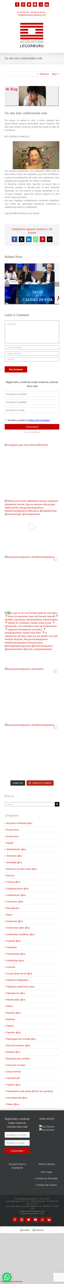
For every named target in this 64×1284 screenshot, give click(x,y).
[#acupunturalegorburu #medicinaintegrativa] (32, 582)
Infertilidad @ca (15, 960)
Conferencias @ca (16, 895)
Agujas (10, 842)
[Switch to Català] (25, 1234)
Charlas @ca (13, 881)
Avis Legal (47, 1175)
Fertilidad (12, 947)
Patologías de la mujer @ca (21, 1038)
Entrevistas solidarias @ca (21, 934)
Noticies (11, 1019)
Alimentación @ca (16, 849)
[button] (6, 1277)
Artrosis (10, 875)
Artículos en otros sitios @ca (22, 868)
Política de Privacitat (47, 1182)
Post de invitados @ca (18, 1045)
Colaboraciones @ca (17, 888)
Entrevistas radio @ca (18, 927)
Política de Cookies (47, 1188)
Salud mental (14, 1071)
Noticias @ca (14, 1012)
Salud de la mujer (16, 1065)
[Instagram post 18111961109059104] (32, 470)
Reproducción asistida (18, 1058)
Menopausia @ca (16, 993)
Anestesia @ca (14, 855)
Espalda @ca (14, 940)
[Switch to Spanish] (38, 1234)
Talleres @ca (13, 1084)
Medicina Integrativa (17, 979)
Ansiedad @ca (14, 862)
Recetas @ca (13, 1051)
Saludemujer (13, 1078)
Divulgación (13, 908)
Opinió (10, 1025)
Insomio (11, 966)
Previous (44, 73)
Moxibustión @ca (16, 999)
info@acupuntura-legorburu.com (32, 15)
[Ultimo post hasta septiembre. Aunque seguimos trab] (32, 526)
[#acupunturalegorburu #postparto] (32, 694)
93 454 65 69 (22, 12)
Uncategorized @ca (17, 1097)
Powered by (11, 1281)
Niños (10, 1006)
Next (54, 73)
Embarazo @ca (15, 921)
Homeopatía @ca (16, 953)
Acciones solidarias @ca (19, 823)
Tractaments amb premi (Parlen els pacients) (30, 1091)
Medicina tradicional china (20, 986)
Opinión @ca (14, 1032)
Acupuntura (13, 829)
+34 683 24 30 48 (37, 12)
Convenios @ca (15, 901)
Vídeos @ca (13, 1104)
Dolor (9, 914)
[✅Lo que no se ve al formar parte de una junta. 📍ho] (32, 638)
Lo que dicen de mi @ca (19, 973)
